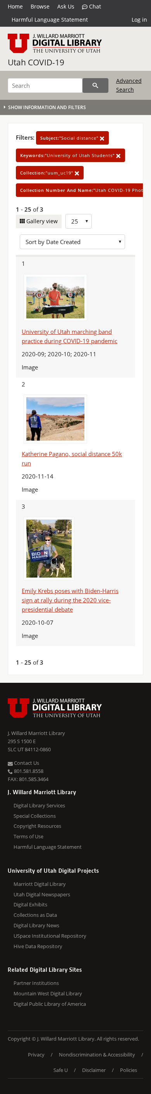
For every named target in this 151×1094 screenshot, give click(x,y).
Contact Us (26, 762)
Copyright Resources (37, 825)
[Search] (95, 85)
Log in (139, 19)
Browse (40, 6)
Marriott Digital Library (40, 883)
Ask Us (65, 6)
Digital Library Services (39, 805)
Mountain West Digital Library (48, 993)
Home (15, 6)
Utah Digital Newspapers (42, 894)
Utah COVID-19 (36, 62)
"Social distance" (70, 138)
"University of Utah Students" (68, 155)
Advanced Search (129, 85)
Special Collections (35, 815)
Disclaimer (94, 1070)
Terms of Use (28, 836)
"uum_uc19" (47, 173)
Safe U (60, 1070)
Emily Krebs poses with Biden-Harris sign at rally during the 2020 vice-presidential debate (70, 600)
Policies (128, 1070)
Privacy (36, 1054)
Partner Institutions (36, 982)
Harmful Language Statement (50, 19)
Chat (94, 6)
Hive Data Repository (38, 946)
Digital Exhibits (30, 904)
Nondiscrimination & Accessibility (97, 1054)
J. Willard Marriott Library (36, 733)
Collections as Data (35, 914)
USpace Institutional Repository (50, 935)
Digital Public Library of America (50, 1003)
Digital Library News (36, 925)
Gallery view (41, 221)
